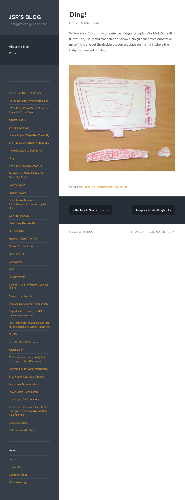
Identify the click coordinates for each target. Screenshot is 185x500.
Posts (12, 53)
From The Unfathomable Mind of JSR (105, 186)
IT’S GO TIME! (17, 231)
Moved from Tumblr (20, 296)
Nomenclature (17, 192)
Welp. (12, 269)
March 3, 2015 (79, 22)
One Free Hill (17, 253)
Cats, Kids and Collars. (22, 430)
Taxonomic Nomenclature (24, 384)
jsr (96, 22)
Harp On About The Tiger (24, 238)
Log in (12, 459)
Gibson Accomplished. (22, 246)
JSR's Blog (25, 17)
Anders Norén (155, 231)
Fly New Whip (17, 276)
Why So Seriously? (20, 127)
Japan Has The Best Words (25, 93)
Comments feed (18, 474)
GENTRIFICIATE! (19, 215)
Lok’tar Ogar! (17, 185)
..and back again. (18, 422)
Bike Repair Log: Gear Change (26, 376)
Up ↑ (172, 231)
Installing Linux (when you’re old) (28, 100)
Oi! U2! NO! (16, 261)
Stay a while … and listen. (23, 391)
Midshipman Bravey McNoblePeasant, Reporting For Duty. (28, 204)
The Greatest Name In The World (28, 303)
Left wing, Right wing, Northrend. (28, 368)
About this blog (19, 47)
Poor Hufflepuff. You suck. (24, 342)
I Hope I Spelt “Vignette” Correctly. (29, 135)
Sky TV (13, 334)
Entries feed (16, 467)
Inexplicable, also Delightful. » (153, 210)
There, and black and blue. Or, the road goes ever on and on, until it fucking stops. (28, 410)
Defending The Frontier (22, 223)
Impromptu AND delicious (24, 399)
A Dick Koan (16, 349)
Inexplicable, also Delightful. (25, 150)
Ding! (12, 158)
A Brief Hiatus (17, 119)
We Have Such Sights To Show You (29, 142)
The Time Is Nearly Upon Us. (25, 165)
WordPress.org (18, 482)
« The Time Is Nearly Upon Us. (90, 210)
